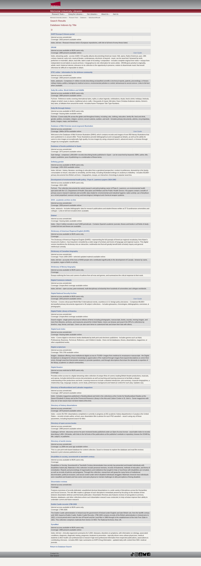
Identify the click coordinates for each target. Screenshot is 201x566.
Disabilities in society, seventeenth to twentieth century (72, 457)
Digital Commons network (61, 280)
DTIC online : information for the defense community (71, 72)
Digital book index (58, 329)
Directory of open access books (63, 423)
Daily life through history (60, 108)
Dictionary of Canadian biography (64, 251)
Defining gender (57, 162)
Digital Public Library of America (63, 311)
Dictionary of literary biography (63, 267)
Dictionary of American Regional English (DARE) (70, 231)
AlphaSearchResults (94, 17)
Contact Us (54, 553)
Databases (83, 17)
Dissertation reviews (59, 482)
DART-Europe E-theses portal (63, 34)
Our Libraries (92, 14)
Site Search (54, 556)
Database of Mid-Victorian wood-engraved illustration (72, 126)
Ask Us (115, 14)
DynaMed (55, 524)
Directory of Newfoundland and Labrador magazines (72, 387)
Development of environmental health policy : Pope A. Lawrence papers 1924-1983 (83, 180)
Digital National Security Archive (64, 293)
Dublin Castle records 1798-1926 (64, 504)
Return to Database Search (61, 547)
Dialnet (54, 215)
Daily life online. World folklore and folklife (67, 90)
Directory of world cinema (61, 441)
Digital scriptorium (58, 347)
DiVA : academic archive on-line (63, 200)
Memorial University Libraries (66, 11)
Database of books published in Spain (66, 146)
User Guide (137, 53)
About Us (104, 14)
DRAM (53, 47)
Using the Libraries (75, 14)
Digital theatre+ (57, 367)
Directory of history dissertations (64, 405)
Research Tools (58, 14)
